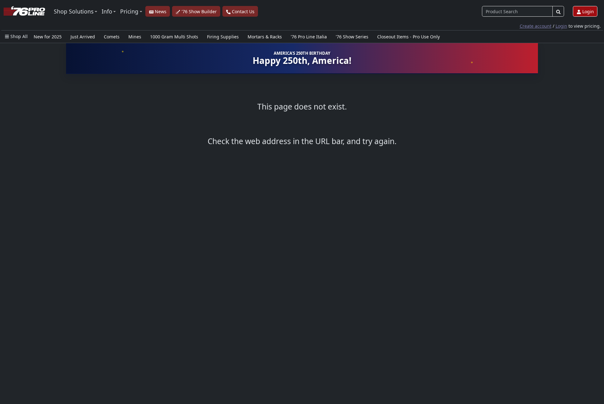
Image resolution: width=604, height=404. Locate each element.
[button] (75, 11)
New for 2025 (48, 37)
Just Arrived (82, 37)
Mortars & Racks (265, 37)
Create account (535, 26)
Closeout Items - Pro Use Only (408, 37)
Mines (134, 37)
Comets (112, 37)
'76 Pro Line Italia (309, 37)
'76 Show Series (352, 37)
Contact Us (242, 11)
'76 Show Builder (198, 11)
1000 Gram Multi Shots (174, 37)
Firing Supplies (223, 37)
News (160, 11)
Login (587, 11)
